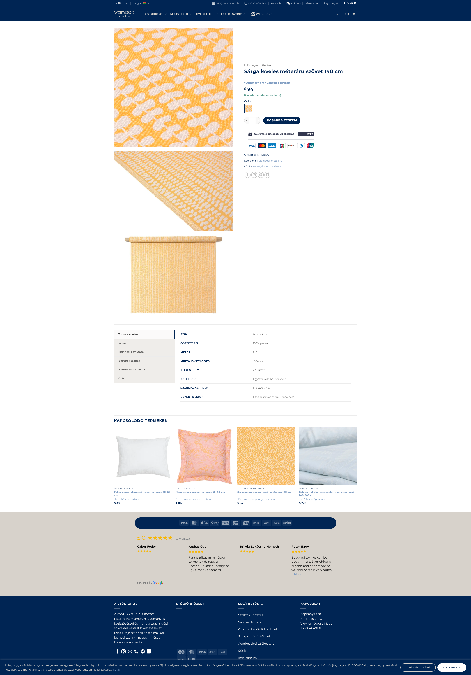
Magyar (137, 3)
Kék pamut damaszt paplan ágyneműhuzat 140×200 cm (326, 493)
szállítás (296, 3)
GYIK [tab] (121, 378)
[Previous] (114, 469)
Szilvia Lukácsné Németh (259, 546)
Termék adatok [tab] (128, 334)
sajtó (335, 3)
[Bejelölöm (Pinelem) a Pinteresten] (261, 175)
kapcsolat (276, 3)
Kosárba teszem (282, 120)
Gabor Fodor (146, 546)
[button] (337, 14)
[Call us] (136, 651)
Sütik (116, 669)
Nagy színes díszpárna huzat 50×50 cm (200, 491)
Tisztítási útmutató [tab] (131, 351)
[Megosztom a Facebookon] (248, 175)
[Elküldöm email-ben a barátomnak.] (254, 175)
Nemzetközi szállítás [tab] (132, 369)
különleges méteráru (257, 65)
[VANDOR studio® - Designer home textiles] (125, 14)
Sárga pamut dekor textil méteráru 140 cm (264, 491)
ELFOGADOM (452, 667)
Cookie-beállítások (418, 667)
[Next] (357, 469)
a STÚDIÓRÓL (154, 14)
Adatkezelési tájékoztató (256, 643)
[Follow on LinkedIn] (355, 3)
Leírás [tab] (122, 343)
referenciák (311, 3)
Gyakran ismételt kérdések (258, 629)
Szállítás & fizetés (250, 615)
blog (325, 3)
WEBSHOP (263, 14)
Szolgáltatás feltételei (254, 636)
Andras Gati (198, 546)
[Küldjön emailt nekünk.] (130, 651)
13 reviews (182, 539)
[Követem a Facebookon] (344, 3)
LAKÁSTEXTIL (179, 14)
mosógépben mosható (267, 166)
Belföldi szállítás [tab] (129, 360)
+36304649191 (310, 628)
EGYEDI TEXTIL (204, 14)
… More (296, 574)
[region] (235, 667)
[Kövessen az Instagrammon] (348, 3)
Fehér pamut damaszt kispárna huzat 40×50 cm (142, 493)
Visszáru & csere (250, 622)
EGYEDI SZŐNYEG (233, 14)
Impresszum (247, 658)
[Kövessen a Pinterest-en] (351, 3)
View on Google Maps (316, 623)
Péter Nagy (300, 546)
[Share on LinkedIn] (267, 175)
